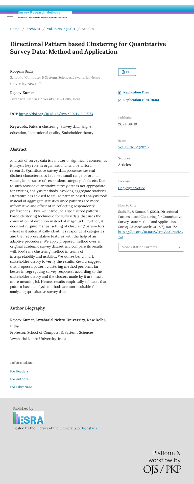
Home (14, 29)
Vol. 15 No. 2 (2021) (61, 29)
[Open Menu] (10, 15)
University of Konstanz (78, 428)
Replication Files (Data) (141, 100)
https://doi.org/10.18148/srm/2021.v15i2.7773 (56, 114)
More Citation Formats (139, 247)
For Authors (19, 379)
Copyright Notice (131, 188)
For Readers (19, 371)
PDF (128, 72)
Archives (33, 29)
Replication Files (136, 92)
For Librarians (21, 387)
